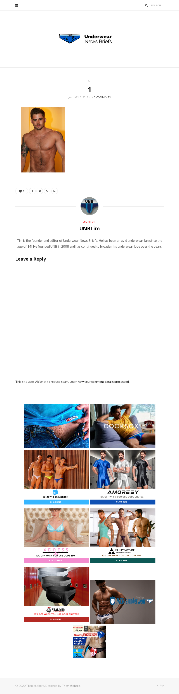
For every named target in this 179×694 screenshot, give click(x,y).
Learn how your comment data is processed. (99, 381)
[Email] (54, 191)
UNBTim (89, 228)
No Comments (101, 97)
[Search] (146, 5)
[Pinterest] (47, 191)
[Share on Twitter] (39, 191)
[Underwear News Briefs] (89, 39)
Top (161, 685)
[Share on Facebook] (32, 191)
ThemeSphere (71, 685)
